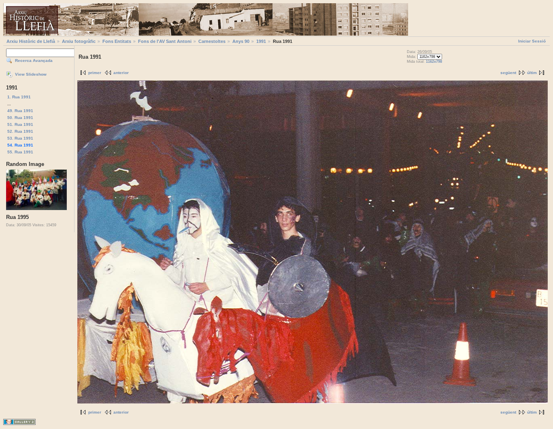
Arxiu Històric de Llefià (30, 41)
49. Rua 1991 (20, 110)
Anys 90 (240, 41)
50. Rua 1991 (20, 117)
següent (508, 72)
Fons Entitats (116, 41)
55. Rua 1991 (20, 152)
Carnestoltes (211, 41)
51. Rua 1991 (20, 124)
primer (94, 72)
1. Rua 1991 (19, 97)
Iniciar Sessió (532, 41)
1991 (261, 41)
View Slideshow (31, 74)
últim (532, 72)
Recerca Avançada (34, 60)
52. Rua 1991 (20, 131)
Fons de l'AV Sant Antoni (164, 41)
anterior (121, 72)
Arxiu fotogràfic (79, 41)
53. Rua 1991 (20, 138)
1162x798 (434, 61)
